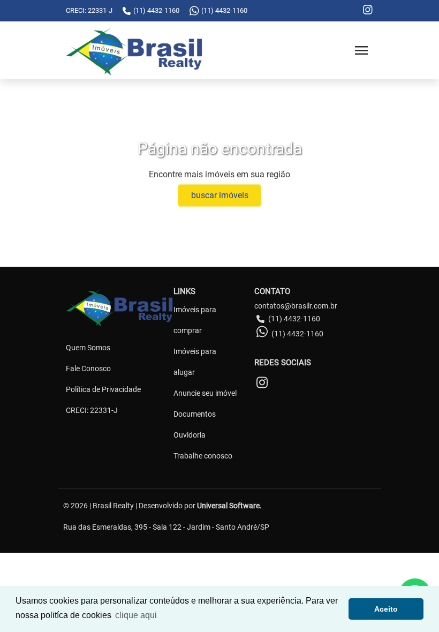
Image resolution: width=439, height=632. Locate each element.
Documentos (194, 414)
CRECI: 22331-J (92, 410)
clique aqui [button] (136, 615)
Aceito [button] (386, 609)
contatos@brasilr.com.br (295, 306)
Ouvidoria (189, 435)
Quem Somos (88, 347)
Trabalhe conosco (202, 456)
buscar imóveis (219, 195)
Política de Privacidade (103, 389)
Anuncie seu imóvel (205, 393)
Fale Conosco (88, 368)
